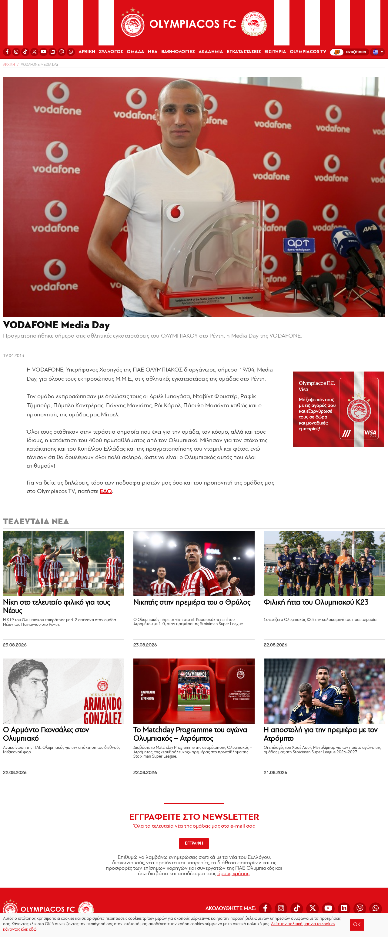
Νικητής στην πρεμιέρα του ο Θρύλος (191, 602)
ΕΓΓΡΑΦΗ (194, 843)
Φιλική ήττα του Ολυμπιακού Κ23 (316, 602)
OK (357, 925)
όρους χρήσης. (233, 874)
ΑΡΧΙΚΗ (87, 51)
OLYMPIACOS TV (308, 51)
